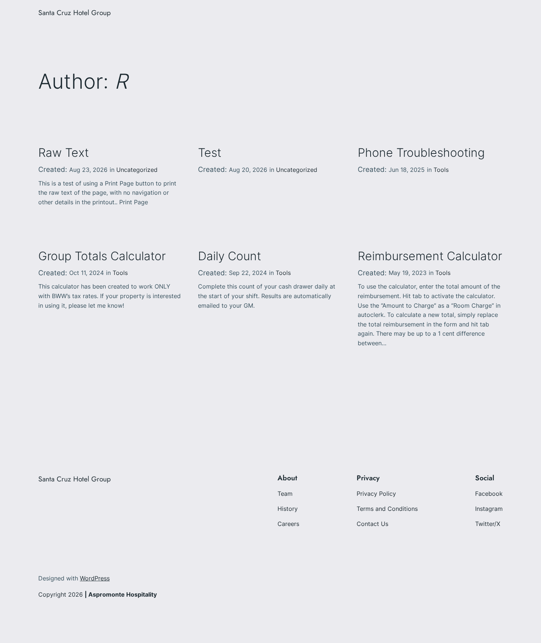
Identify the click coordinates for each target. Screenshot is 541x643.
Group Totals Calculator (102, 256)
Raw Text (63, 153)
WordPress (95, 578)
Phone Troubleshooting (421, 153)
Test (209, 153)
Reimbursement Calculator (430, 256)
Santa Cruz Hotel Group (74, 12)
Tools (441, 169)
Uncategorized (137, 169)
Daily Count (229, 256)
